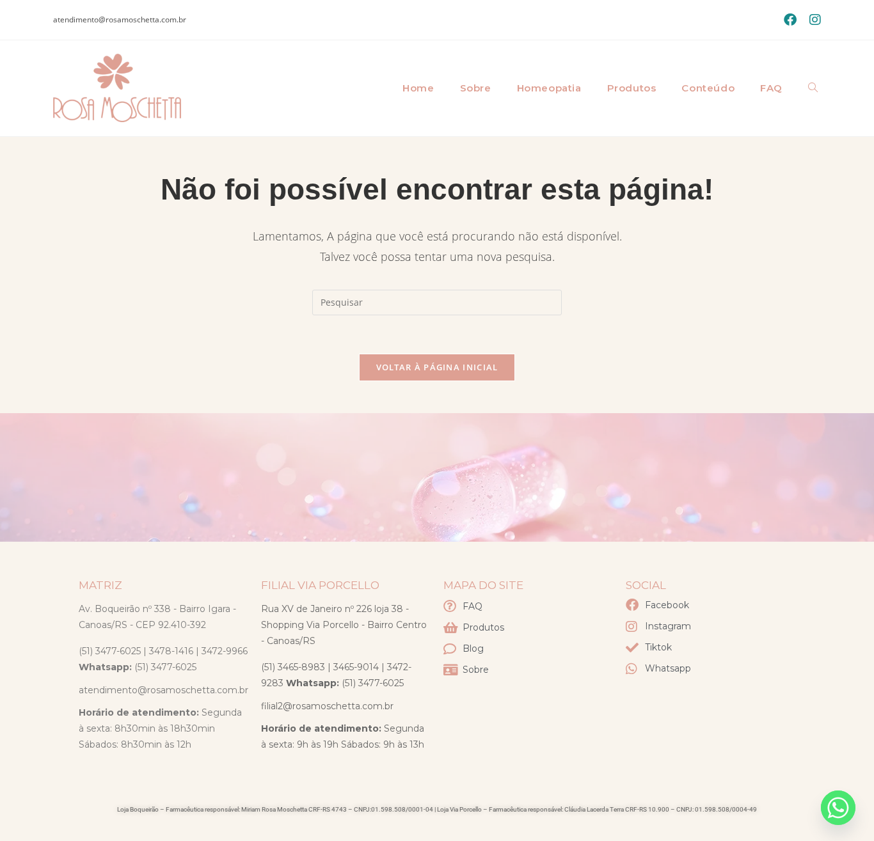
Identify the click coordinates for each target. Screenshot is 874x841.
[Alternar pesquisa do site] (812, 88)
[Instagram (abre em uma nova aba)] (812, 19)
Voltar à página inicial (437, 367)
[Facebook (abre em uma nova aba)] (790, 19)
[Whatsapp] (838, 807)
